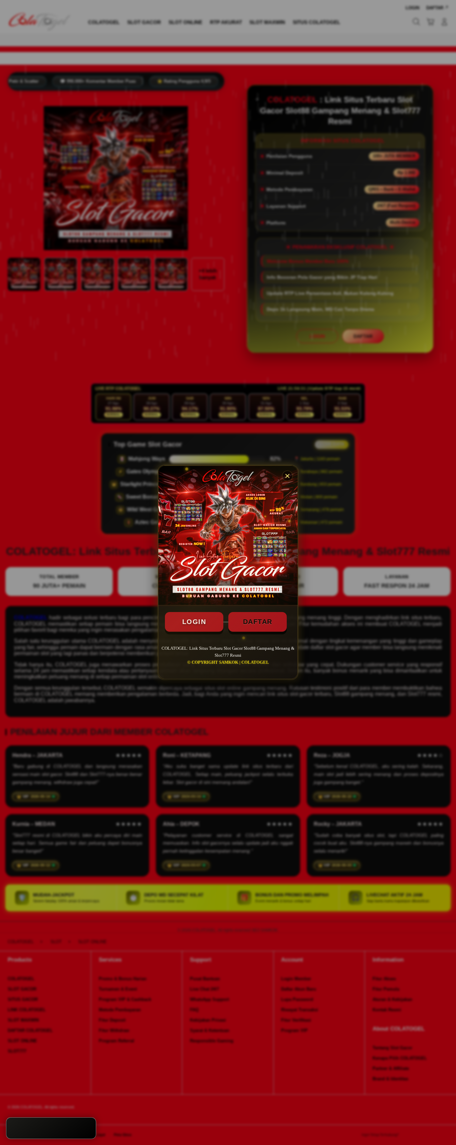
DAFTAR (257, 621)
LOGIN (194, 621)
